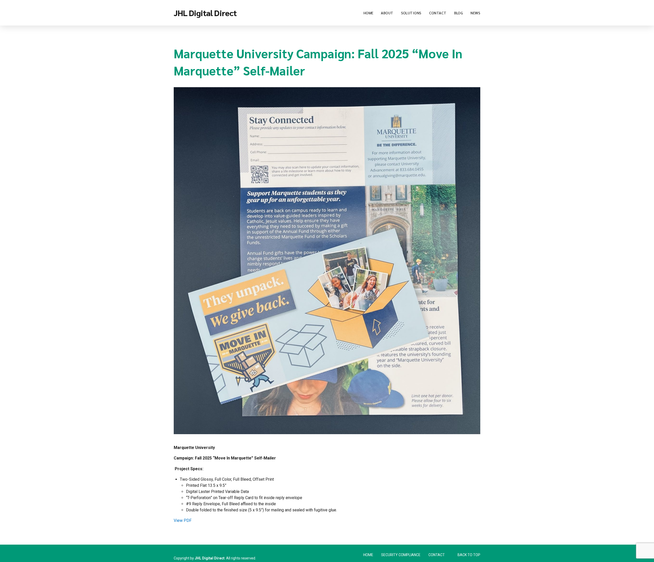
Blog (458, 12)
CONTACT (436, 555)
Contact (438, 12)
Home (368, 12)
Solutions (411, 12)
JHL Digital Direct (205, 12)
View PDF (183, 520)
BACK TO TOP (469, 555)
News (475, 12)
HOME (368, 555)
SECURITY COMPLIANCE (401, 555)
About (387, 12)
